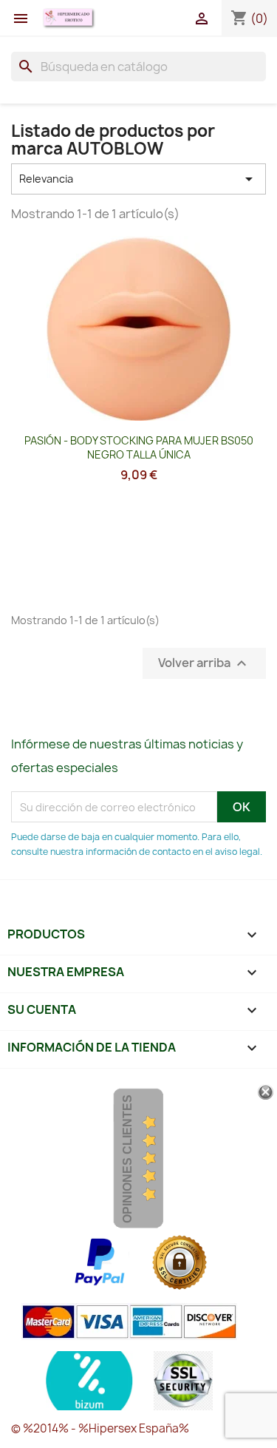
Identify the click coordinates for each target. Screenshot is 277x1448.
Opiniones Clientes (127, 1159)
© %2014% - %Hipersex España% (100, 1428)
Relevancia (138, 179)
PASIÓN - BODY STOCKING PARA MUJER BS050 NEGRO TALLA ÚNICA (138, 447)
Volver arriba (204, 663)
